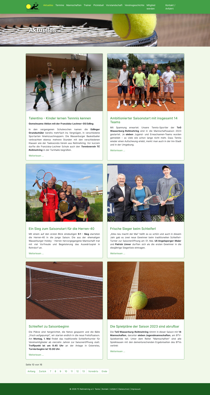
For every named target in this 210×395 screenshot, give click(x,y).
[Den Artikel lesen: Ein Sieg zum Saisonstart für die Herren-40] (64, 192)
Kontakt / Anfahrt (109, 389)
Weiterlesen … (36, 155)
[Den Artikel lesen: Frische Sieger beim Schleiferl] (145, 192)
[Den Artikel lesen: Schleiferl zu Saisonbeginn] (64, 290)
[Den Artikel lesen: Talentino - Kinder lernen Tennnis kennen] (64, 82)
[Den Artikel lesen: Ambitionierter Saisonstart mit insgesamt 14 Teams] (145, 82)
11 (72, 371)
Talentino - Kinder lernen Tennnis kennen (60, 118)
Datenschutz (124, 389)
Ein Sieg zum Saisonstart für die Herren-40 (61, 229)
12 (77, 371)
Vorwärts (93, 371)
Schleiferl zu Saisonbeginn (49, 326)
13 (83, 371)
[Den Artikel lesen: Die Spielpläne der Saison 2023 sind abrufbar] (145, 290)
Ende (104, 371)
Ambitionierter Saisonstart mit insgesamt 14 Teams (144, 120)
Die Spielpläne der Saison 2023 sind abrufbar (144, 326)
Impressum (136, 389)
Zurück (42, 371)
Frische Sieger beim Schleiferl (133, 229)
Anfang (31, 371)
